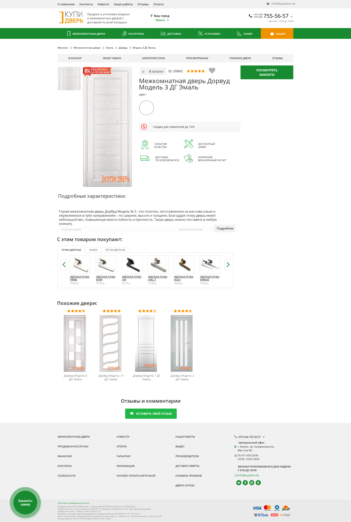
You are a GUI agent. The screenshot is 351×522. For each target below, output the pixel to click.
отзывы (277, 58)
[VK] (236, 482)
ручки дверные (71, 250)
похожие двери (240, 58)
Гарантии (123, 456)
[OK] (256, 482)
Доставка (174, 34)
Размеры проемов (189, 475)
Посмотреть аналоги (266, 72)
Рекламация (125, 466)
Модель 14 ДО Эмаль (111, 377)
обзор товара (112, 58)
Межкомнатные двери (88, 34)
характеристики (153, 58)
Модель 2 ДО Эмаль (182, 377)
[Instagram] (249, 482)
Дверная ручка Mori (105, 278)
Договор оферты (187, 466)
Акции (280, 34)
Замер (247, 34)
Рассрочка (136, 34)
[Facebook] (243, 482)
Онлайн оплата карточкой (136, 475)
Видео (180, 446)
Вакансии (65, 456)
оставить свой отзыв (154, 413)
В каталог (75, 58)
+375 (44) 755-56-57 (249, 437)
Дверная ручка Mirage (209, 278)
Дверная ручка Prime (79, 278)
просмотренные (197, 58)
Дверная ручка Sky (131, 278)
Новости (103, 4)
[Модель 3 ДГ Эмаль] (69, 78)
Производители (187, 456)
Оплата (158, 4)
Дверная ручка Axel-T (157, 278)
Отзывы (143, 4)
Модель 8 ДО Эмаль (75, 377)
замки (93, 250)
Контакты (86, 4)
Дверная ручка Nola (183, 278)
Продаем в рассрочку (73, 446)
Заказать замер (25, 502)
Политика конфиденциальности (73, 503)
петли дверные (115, 250)
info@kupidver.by (282, 3)
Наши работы (123, 4)
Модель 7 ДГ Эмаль (146, 377)
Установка (212, 34)
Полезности (67, 475)
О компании (66, 4)
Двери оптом (185, 485)
